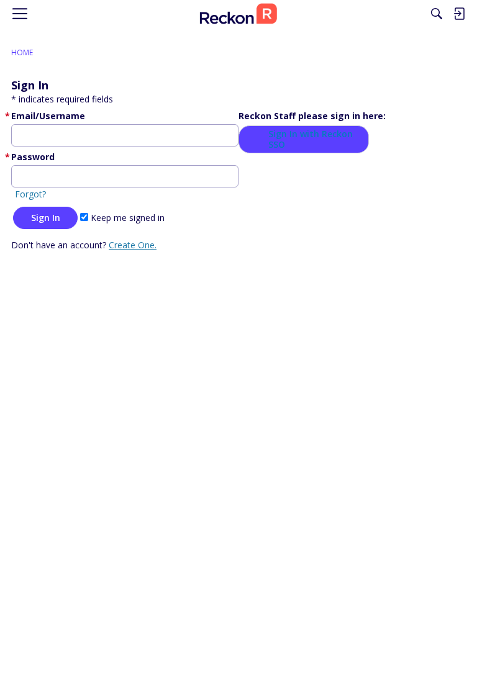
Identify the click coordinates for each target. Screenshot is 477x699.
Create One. (133, 245)
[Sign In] (459, 13)
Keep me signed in (126, 217)
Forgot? (30, 194)
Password (33, 157)
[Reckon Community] (238, 13)
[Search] (436, 13)
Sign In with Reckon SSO (310, 139)
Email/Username (48, 116)
